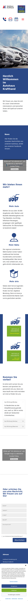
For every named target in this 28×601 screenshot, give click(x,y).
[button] (25, 565)
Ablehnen (14, 590)
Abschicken (20, 540)
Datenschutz (14, 598)
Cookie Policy (8, 598)
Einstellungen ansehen (14, 594)
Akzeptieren (14, 586)
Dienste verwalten (14, 581)
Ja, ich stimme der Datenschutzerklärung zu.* (13, 536)
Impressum (20, 598)
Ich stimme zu (14, 169)
